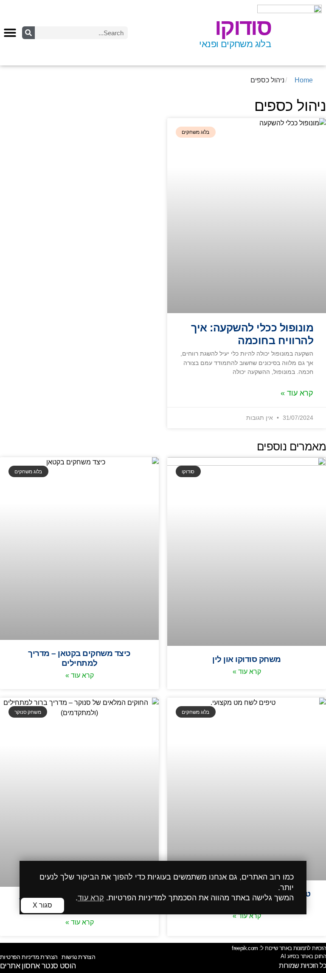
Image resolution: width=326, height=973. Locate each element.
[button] (10, 32)
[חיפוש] (28, 32)
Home (304, 80)
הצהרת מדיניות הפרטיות (28, 956)
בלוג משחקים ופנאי (235, 44)
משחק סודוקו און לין (246, 659)
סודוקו (243, 27)
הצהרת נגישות (78, 956)
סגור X (42, 905)
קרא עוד (91, 898)
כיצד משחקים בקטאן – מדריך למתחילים (79, 658)
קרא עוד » (297, 393)
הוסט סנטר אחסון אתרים (38, 966)
